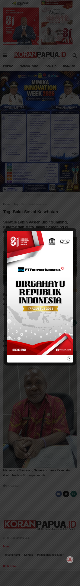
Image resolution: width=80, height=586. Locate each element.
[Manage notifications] (70, 559)
